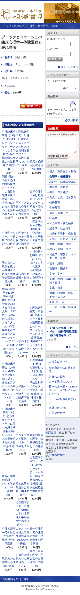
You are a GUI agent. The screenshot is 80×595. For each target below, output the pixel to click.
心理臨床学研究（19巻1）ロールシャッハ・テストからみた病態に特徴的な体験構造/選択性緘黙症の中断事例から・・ (36, 476)
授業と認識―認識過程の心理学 (36, 165)
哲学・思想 (56, 263)
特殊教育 (54, 202)
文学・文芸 (56, 273)
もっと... (73, 347)
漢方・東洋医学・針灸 (62, 171)
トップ (7, 25)
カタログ (19, 25)
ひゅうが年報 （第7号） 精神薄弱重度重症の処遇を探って (63, 331)
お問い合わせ (57, 412)
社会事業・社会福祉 (61, 223)
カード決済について (61, 381)
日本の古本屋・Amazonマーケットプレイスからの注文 (63, 390)
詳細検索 (73, 120)
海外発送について (59, 407)
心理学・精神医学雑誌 (62, 181)
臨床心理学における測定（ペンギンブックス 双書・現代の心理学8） (38, 203)
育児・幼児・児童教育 (62, 197)
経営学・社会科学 (60, 228)
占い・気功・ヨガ (60, 249)
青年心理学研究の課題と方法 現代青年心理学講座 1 (36, 536)
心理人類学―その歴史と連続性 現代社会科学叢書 (9, 536)
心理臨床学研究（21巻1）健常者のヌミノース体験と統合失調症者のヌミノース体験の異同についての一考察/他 (22, 150)
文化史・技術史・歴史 (62, 238)
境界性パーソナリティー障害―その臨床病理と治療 (22, 394)
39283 (54, 25)
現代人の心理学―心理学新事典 (8, 562)
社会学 (53, 218)
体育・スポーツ (58, 213)
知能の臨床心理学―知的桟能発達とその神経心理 (36, 442)
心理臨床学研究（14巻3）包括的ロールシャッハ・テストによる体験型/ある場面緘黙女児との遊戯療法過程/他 (9, 150)
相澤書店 (51, 432)
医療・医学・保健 (60, 244)
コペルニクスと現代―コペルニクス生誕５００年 (22, 442)
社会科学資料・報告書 (62, 233)
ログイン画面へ (69, 67)
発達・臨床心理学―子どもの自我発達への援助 (36, 559)
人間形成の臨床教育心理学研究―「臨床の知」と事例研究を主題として (36, 232)
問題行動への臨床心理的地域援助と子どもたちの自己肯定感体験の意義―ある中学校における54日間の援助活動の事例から (9, 195)
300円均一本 (56, 301)
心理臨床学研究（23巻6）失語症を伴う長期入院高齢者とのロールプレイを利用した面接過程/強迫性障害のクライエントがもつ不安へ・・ (36, 330)
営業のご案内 (57, 376)
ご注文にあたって (59, 361)
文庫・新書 (56, 287)
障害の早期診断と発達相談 (22, 277)
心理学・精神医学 (37, 25)
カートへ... (72, 88)
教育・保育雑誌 (58, 192)
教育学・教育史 (58, 187)
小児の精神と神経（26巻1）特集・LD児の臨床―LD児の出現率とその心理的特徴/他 (36, 266)
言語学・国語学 (58, 268)
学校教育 (54, 207)
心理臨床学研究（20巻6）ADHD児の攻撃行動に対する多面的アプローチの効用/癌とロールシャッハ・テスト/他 (9, 382)
